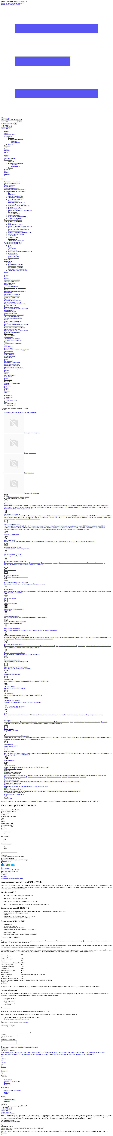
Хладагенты (29, 584)
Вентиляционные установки (12, 547)
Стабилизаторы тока (106, 753)
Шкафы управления (25, 668)
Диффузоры (7, 577)
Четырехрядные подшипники (71, 781)
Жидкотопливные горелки (12, 674)
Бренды (6, 149)
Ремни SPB (77, 541)
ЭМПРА (23, 755)
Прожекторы (16, 723)
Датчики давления (9, 556)
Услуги (6, 147)
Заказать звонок (5, 128)
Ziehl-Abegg (32, 505)
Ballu (42, 505)
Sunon (44, 507)
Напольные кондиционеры (76, 591)
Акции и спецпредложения (12, 1090)
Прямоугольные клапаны (66, 563)
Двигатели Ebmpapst (10, 767)
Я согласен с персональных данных (20, 1047)
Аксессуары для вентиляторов (55, 507)
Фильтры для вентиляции (12, 514)
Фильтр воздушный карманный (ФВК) (64, 516)
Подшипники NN (19, 791)
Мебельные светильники (61, 722)
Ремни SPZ (91, 541)
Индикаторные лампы (44, 715)
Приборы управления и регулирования (16, 667)
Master (32, 507)
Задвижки (7, 702)
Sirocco (30, 508)
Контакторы (75, 737)
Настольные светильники (92, 722)
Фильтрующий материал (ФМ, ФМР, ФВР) (17, 526)
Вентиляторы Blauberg (71, 507)
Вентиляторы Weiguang (102, 507)
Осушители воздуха (10, 598)
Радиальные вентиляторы (62, 801)
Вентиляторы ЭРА (22, 508)
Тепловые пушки (9, 686)
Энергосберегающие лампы (94, 715)
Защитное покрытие (10, 527)
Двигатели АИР (33, 767)
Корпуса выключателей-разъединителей (92, 737)
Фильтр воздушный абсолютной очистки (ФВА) (18, 517)
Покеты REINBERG (72, 527)
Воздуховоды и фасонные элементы (15, 561)
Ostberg (38, 505)
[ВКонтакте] (2, 865)
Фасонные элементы (80, 563)
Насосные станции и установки (13, 644)
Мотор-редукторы (9, 760)
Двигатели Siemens (22, 767)
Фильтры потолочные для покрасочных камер (75, 529)
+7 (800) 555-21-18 (6, 127)
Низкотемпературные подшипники (15, 777)
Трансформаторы (15, 755)
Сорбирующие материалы (86, 527)
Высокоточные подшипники (59, 775)
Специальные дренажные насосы (82, 637)
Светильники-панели (41, 723)
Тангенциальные (9, 507)
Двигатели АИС (44, 767)
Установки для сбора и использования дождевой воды (22, 647)
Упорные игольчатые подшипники (37, 786)
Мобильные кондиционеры (45, 591)
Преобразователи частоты (81, 753)
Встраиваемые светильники (28, 722)
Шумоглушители (17, 564)
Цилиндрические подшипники (13, 789)
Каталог (3, 179)
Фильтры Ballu (38, 517)
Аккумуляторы (8, 744)
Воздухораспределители (11, 575)
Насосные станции (48, 646)
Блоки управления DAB (11, 668)
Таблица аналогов (34, 519)
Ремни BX (50, 541)
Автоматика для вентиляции (13, 554)
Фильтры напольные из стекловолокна (42, 526)
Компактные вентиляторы (100, 505)
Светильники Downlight (27, 723)
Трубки (31, 695)
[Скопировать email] (15, 123)
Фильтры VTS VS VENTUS (85, 517)
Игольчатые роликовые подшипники (15, 786)
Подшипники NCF (31, 791)
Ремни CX (57, 541)
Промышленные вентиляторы (13, 505)
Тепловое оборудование (11, 616)
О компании (8, 136)
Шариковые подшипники (12, 773)
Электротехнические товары (13, 343)
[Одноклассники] (4, 865)
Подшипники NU (52, 791)
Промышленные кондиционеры (13, 609)
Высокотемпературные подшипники (39, 775)
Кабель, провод (9, 729)
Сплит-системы (18, 592)
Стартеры (7, 755)
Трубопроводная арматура (12, 700)
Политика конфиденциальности (10, 1121)
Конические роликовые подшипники (15, 781)
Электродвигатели (9, 765)
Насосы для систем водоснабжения (14, 653)
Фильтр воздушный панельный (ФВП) (16, 516)
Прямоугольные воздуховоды (49, 563)
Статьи (6, 152)
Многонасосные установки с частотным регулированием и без (23, 646)
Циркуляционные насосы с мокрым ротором (17, 630)
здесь (26, 1022)
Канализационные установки (13, 637)
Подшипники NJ (42, 791)
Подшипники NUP (64, 791)
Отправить (4, 1049)
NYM (6, 730)
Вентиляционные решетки (20, 577)
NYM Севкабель (13, 730)
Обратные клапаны (34, 563)
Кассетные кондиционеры (28, 591)
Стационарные (44, 681)
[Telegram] (14, 865)
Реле (28, 739)
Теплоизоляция (8, 693)
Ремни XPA (15, 541)
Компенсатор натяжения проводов (27, 753)
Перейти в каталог (6, 1129)
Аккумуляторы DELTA (11, 746)
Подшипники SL (75, 791)
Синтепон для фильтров (11, 534)
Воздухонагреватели (10, 617)
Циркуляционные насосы (12, 628)
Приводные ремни (9, 540)
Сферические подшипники (35, 781)
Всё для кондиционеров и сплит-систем (16, 582)
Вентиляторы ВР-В (76, 801)
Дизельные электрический (12, 681)
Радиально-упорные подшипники (36, 777)
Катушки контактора (53, 737)
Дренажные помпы (10, 584)
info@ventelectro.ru (23, 1019)
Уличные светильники (55, 723)
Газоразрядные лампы (10, 715)
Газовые (6, 688)
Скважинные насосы (33, 654)
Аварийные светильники (11, 722)
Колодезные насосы (21, 654)
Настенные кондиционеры (93, 591)
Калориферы (21, 617)
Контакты (7, 146)
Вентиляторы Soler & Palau (86, 507)
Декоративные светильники (45, 722)
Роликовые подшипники (11, 780)
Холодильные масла (39, 584)
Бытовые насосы (9, 654)
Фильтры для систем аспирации (19, 519)
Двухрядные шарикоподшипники (78, 775)
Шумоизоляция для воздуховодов (32, 564)
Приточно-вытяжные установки (19, 548)
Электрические (21, 688)
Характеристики (12, 878)
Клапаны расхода (9, 563)
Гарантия (7, 150)
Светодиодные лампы (71, 715)
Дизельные (13, 688)
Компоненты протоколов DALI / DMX (61, 753)
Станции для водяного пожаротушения (16, 661)
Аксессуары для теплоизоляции (13, 695)
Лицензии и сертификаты (15, 139)
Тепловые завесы (42, 617)
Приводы (18, 556)
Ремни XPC (29, 541)
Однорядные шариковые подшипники (15, 775)
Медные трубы (20, 584)
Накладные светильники (77, 722)
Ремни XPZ (7, 541)
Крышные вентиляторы (85, 505)
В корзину (4, 855)
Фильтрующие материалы (12, 524)
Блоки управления (41, 737)
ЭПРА (28, 755)
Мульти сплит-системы (61, 591)
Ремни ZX (37, 541)
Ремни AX (43, 541)
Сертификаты (15, 142)
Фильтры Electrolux (48, 517)
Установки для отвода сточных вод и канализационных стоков (34, 639)
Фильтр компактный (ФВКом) (103, 516)
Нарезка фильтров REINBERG (56, 527)
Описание (4, 878)
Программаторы (94, 753)
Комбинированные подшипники (14, 794)
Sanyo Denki (38, 507)
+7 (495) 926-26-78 (6, 125)
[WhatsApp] (9, 865)
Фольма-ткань (37, 695)
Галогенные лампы (23, 715)
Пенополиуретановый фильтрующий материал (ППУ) (70, 526)
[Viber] (7, 865)
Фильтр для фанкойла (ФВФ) (85, 516)
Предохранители (16, 739)
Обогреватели (8, 679)
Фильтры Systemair (71, 517)
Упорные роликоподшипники (53, 781)
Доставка (20, 878)
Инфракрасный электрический (30, 681)
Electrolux (52, 505)
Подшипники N (9, 791)
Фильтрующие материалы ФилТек (14, 529)
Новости (6, 131)
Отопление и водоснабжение (13, 321)
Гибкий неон (34, 715)
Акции (6, 133)
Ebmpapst (25, 505)
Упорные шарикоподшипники (77, 777)
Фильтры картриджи (54, 529)
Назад (9, 193)
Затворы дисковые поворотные (20, 702)
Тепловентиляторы (30, 617)
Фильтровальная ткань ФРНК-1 (96, 526)
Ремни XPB (22, 541)
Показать (3, 983)
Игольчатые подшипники (12, 785)
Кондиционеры (9, 589)
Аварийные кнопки (10, 737)
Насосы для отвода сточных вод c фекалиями (58, 637)
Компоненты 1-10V (44, 753)
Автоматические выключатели (26, 737)
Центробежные (73, 505)
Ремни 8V (63, 541)
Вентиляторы (8, 504)
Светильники (8, 720)
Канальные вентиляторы (22, 507)
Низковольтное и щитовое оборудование (16, 736)
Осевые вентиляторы (61, 505)
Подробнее (4, 876)
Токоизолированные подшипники (57, 777)
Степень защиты (8, 959)
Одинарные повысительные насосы (65, 646)
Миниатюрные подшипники (97, 775)
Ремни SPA (70, 541)
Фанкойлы (7, 610)
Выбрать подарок (6, 861)
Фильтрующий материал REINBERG (36, 529)
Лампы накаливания (58, 715)
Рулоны (26, 695)
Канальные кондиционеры (12, 591)
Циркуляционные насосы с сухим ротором (44, 630)
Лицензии (14, 141)
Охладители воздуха (10, 603)
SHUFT (46, 505)
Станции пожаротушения (12, 660)
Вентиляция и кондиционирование (15, 291)
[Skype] (12, 865)
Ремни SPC (84, 541)
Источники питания (10, 753)
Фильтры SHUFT (60, 517)
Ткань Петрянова (100, 527)
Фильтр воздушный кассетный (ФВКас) (40, 516)
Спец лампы (81, 715)
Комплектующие (9, 751)
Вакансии (11, 138)
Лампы (6, 713)
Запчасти (7, 548)
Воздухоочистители (10, 570)
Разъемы (23, 739)
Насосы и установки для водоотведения (16, 635)
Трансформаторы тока (36, 739)
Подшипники (8, 361)
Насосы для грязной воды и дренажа (33, 637)
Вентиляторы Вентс (10, 508)
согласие (87, 1131)
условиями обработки (17, 1047)
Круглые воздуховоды (21, 563)
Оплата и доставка (9, 134)
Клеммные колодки (66, 737)
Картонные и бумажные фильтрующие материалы (32, 527)
